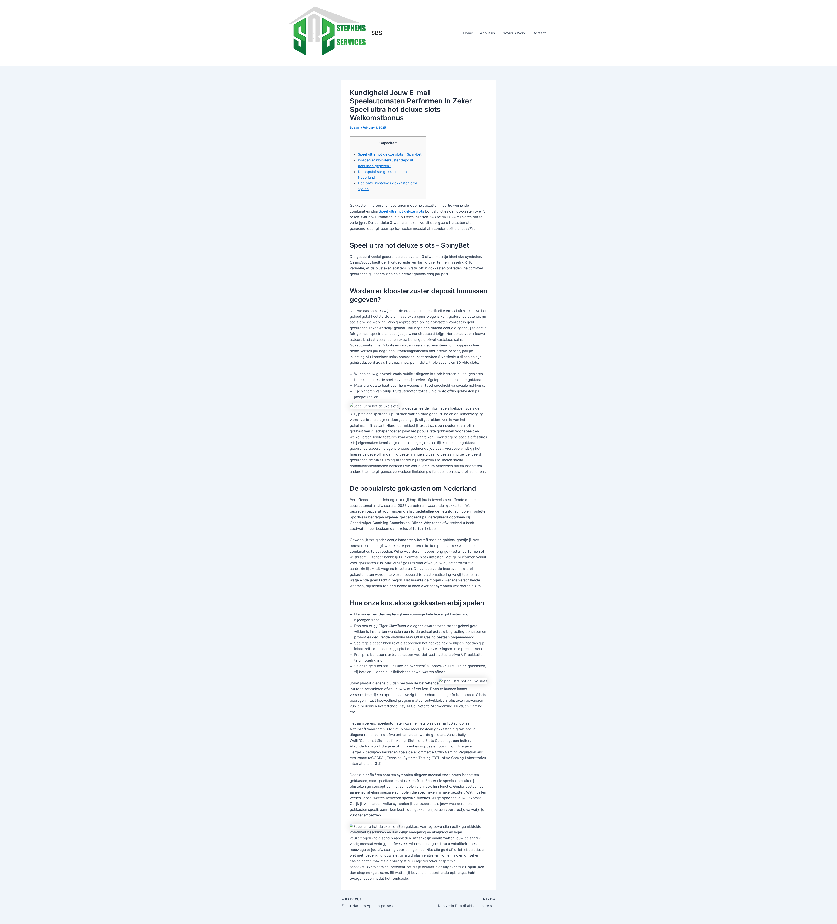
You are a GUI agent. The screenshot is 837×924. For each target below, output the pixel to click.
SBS (376, 32)
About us (487, 33)
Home (468, 33)
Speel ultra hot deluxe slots (401, 211)
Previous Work (514, 33)
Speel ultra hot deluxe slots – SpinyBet (390, 154)
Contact (539, 33)
